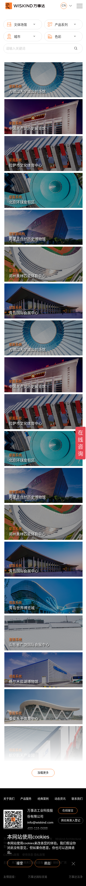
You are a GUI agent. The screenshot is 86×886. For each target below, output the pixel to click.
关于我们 (8, 798)
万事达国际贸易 (37, 877)
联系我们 (77, 798)
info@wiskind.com (40, 822)
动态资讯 (60, 798)
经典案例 (43, 798)
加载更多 (43, 772)
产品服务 (25, 798)
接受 (20, 863)
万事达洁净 (76, 877)
